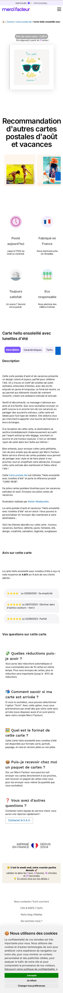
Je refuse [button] (31, 980)
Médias (38, 914)
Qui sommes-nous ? (31, 920)
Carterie (10, 22)
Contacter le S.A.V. (19, 820)
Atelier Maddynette (38, 501)
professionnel (40, 3)
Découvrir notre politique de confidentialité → (31, 969)
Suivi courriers (41, 901)
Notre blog (26, 914)
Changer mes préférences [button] (31, 985)
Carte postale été (23, 22)
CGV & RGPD (27, 908)
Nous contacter (22, 901)
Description (12, 349)
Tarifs (49, 349)
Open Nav (59, 9)
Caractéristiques (33, 349)
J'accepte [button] (32, 975)
